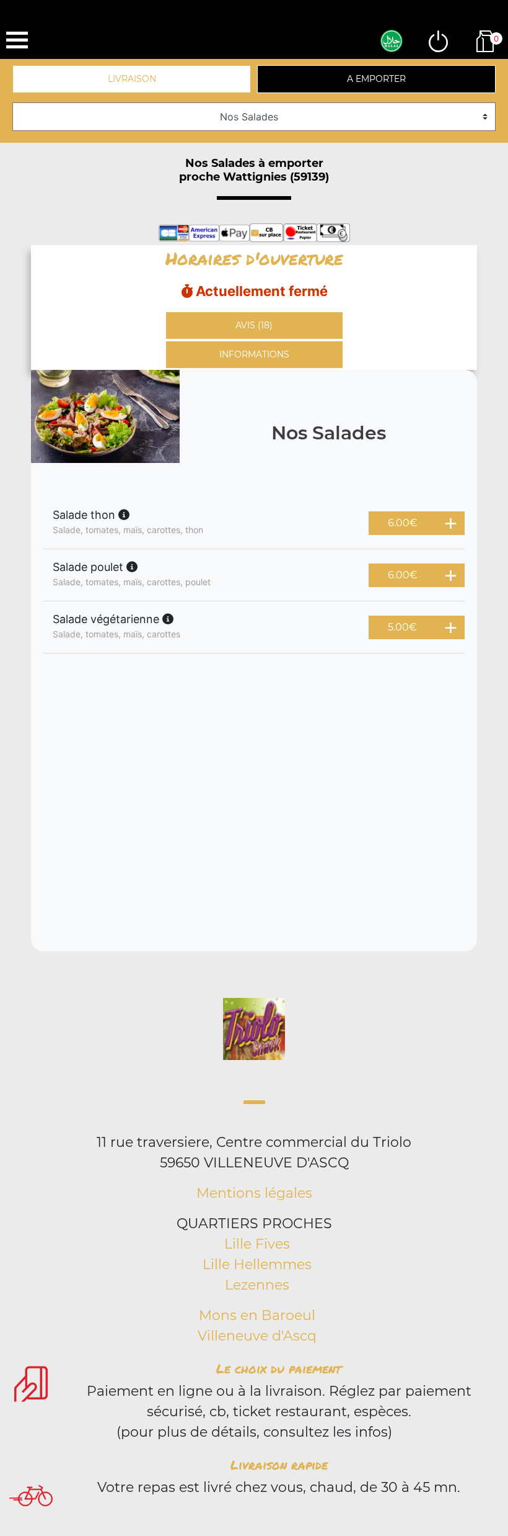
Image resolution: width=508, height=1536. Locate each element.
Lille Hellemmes (257, 1264)
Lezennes (257, 1285)
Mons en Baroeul (257, 1315)
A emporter (376, 78)
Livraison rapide (279, 1464)
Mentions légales (254, 1193)
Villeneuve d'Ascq (257, 1335)
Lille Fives (257, 1244)
